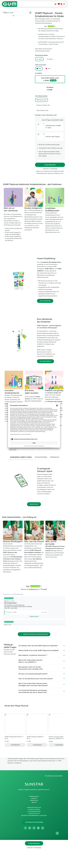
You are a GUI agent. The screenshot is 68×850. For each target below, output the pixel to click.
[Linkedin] (34, 828)
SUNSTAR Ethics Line (34, 813)
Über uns (34, 802)
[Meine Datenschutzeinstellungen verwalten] (57, 833)
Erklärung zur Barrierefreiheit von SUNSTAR (34, 815)
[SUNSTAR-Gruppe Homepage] (34, 784)
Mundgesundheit (34, 796)
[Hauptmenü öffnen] (64, 4)
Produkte (34, 798)
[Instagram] (29, 828)
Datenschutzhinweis (34, 809)
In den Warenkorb (50, 165)
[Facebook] (25, 828)
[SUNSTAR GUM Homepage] (9, 4)
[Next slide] (30, 12)
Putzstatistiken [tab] (41, 457)
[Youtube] (38, 828)
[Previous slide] (5, 12)
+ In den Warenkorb (15, 744)
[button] (39, 59)
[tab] (13, 15)
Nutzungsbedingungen (34, 811)
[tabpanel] (34, 481)
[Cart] (55, 4)
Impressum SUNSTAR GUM (34, 807)
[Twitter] (42, 828)
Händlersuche (34, 800)
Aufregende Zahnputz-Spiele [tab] (21, 457)
